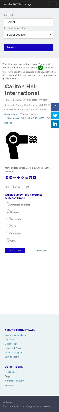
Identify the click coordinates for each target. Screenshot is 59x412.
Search (11, 47)
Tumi (13, 226)
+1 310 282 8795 (36, 118)
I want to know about (15, 335)
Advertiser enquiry (14, 380)
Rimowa (14, 212)
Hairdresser (13, 118)
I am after (10, 15)
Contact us (7, 402)
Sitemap (9, 385)
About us (9, 339)
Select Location (17, 34)
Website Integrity (13, 352)
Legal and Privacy (14, 348)
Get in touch (11, 343)
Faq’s (7, 376)
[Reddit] (27, 177)
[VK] (34, 177)
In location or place (15, 28)
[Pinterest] (23, 177)
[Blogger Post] (30, 177)
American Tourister (20, 204)
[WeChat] (19, 177)
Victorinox (15, 233)
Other (13, 240)
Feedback (10, 372)
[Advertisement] (29, 284)
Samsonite (15, 219)
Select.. (11, 22)
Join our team (12, 356)
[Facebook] (7, 177)
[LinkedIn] (11, 177)
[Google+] (15, 177)
